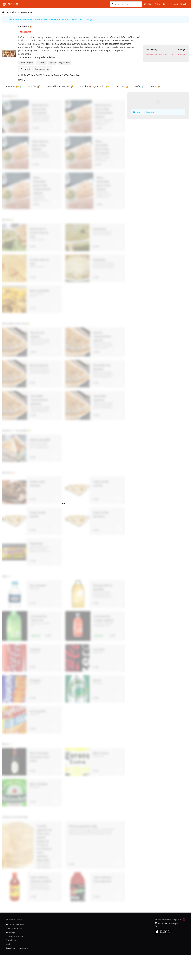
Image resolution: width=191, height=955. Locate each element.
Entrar (158, 4)
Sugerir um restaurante (17, 948)
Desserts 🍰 (122, 86)
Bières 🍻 (155, 86)
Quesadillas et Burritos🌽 (60, 86)
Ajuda (8, 944)
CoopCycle (176, 919)
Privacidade (11, 940)
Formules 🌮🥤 (14, 86)
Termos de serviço (14, 936)
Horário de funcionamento (36, 69)
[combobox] (127, 4)
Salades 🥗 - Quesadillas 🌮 (94, 86)
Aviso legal (11, 932)
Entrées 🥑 (34, 86)
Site (23, 80)
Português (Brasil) (177, 4)
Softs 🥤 (139, 86)
